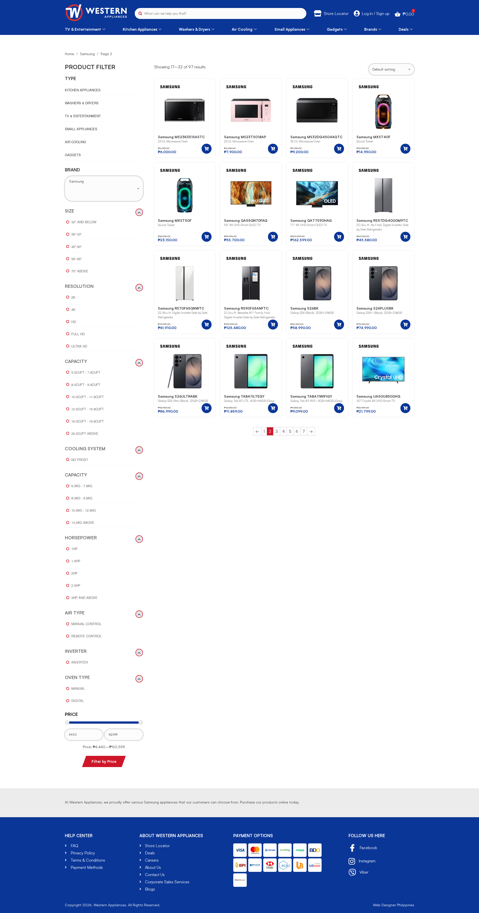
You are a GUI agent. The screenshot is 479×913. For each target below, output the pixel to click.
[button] (207, 149)
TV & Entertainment (83, 29)
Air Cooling (242, 29)
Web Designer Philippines (393, 905)
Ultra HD (79, 346)
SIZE (69, 211)
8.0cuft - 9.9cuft (85, 384)
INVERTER (76, 651)
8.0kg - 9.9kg (81, 498)
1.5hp (75, 561)
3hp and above (84, 597)
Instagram (366, 860)
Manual (78, 688)
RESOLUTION (79, 286)
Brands (370, 29)
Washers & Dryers (194, 29)
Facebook (368, 847)
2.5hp (75, 585)
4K (73, 309)
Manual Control (86, 623)
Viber (363, 872)
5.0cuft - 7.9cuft (85, 372)
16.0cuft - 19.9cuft (87, 421)
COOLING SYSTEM (85, 448)
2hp (74, 573)
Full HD (78, 334)
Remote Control (86, 636)
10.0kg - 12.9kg (83, 510)
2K (73, 297)
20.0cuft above (84, 433)
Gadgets (335, 29)
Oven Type (77, 677)
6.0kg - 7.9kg (81, 485)
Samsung (87, 54)
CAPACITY (76, 361)
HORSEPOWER (81, 537)
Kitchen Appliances (140, 29)
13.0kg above (82, 522)
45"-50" (76, 246)
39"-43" (76, 234)
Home (69, 54)
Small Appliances (289, 29)
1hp (74, 548)
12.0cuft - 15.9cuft (87, 409)
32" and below (83, 222)
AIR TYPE (75, 612)
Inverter (79, 662)
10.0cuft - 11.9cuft (87, 396)
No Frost (79, 459)
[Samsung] (104, 181)
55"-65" (76, 258)
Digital (77, 700)
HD (73, 321)
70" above (79, 271)
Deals (403, 29)
